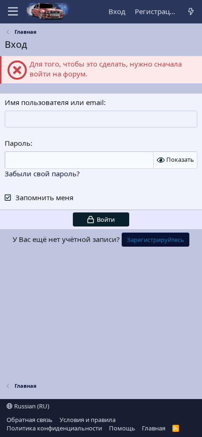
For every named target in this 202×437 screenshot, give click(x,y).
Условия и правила (88, 419)
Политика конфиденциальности (54, 428)
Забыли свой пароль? (42, 173)
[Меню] (13, 11)
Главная (153, 428)
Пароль (18, 143)
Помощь (122, 428)
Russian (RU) (31, 406)
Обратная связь (30, 419)
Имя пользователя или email (54, 102)
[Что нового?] (191, 11)
